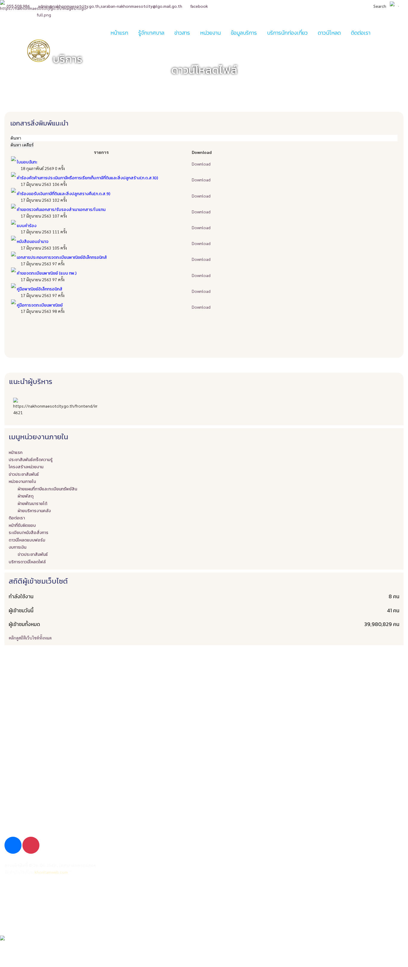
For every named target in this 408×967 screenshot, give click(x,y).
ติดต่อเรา (13, 917)
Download (201, 163)
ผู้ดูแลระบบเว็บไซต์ (23, 895)
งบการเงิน (17, 547)
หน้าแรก (119, 33)
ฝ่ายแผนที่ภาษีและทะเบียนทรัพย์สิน (47, 489)
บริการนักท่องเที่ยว (287, 33)
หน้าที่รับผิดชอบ (22, 525)
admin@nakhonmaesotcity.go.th (44, 809)
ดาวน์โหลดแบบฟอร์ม (27, 540)
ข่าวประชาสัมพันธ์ (24, 474)
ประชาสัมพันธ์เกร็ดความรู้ (31, 460)
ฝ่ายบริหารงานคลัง (34, 511)
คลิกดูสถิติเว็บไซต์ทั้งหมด (30, 637)
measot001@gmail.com (35, 824)
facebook (199, 6)
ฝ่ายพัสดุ (25, 496)
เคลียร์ (28, 145)
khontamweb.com (51, 872)
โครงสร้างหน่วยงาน (26, 467)
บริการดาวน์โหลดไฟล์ (27, 562)
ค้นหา (15, 145)
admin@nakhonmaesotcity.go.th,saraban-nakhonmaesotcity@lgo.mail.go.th (110, 6)
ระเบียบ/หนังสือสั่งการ (28, 533)
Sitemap (13, 906)
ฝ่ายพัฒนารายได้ (32, 504)
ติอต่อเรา (17, 518)
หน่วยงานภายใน (22, 481)
